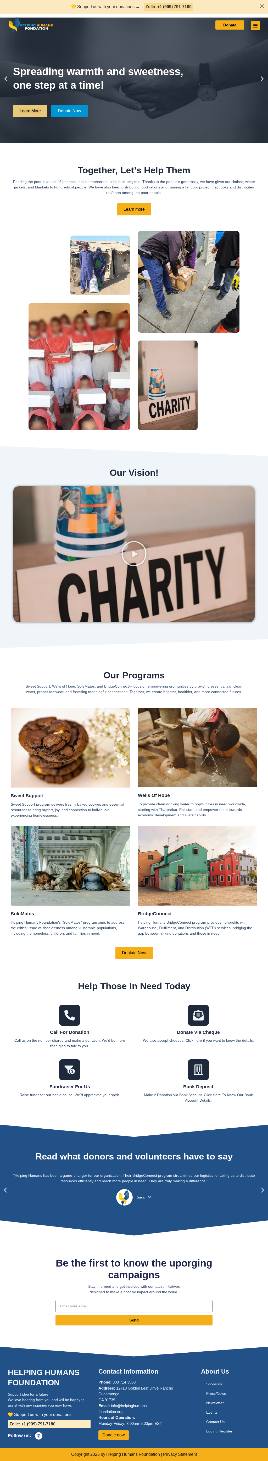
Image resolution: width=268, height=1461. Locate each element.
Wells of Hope (154, 795)
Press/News (216, 1393)
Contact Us (215, 1422)
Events (211, 1412)
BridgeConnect (155, 913)
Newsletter (215, 1403)
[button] (6, 79)
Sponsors (214, 1384)
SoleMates (22, 913)
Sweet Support (27, 795)
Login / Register (219, 1431)
